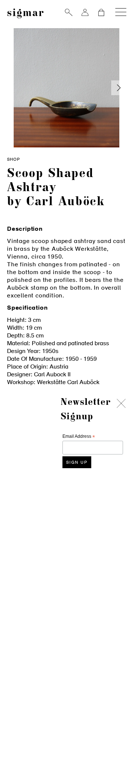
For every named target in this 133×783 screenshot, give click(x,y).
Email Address (78, 436)
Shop (13, 160)
